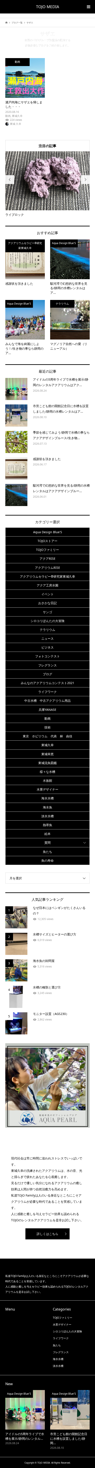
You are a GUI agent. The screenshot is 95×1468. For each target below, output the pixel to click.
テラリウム (47, 630)
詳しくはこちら (47, 1234)
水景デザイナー (47, 789)
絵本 (47, 834)
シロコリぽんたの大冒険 (47, 621)
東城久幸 (47, 745)
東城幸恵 (47, 754)
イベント (47, 594)
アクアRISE (47, 558)
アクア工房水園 (47, 585)
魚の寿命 (47, 860)
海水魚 (47, 807)
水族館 (47, 780)
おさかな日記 (47, 603)
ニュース (47, 638)
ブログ (47, 674)
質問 (47, 842)
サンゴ (47, 612)
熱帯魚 (47, 825)
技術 (47, 727)
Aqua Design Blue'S (47, 532)
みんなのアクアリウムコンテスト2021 (47, 683)
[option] (47, 184)
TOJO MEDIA (47, 6)
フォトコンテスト (47, 656)
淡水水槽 (47, 816)
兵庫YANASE (47, 709)
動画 (47, 718)
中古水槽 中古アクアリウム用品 (47, 700)
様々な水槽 (47, 772)
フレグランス (47, 665)
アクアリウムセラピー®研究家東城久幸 (47, 576)
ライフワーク (47, 692)
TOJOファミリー (47, 550)
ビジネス (47, 647)
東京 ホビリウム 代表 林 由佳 (47, 736)
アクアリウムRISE (47, 567)
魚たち (47, 852)
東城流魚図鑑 (47, 763)
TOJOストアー (47, 541)
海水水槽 (47, 798)
